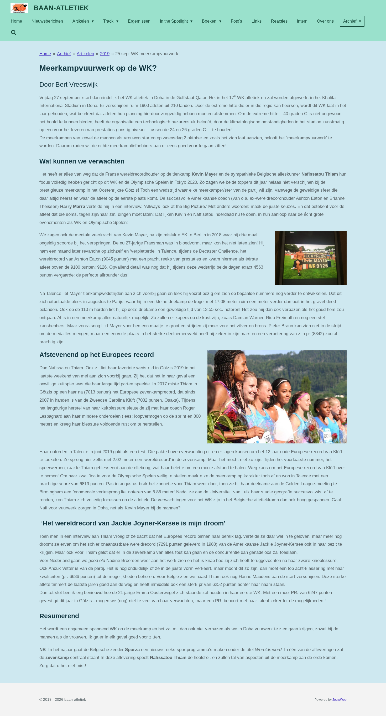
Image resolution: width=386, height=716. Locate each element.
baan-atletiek (61, 8)
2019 (104, 53)
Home (45, 53)
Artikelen (85, 53)
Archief (64, 53)
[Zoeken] (13, 32)
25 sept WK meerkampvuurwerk (146, 53)
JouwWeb (339, 699)
